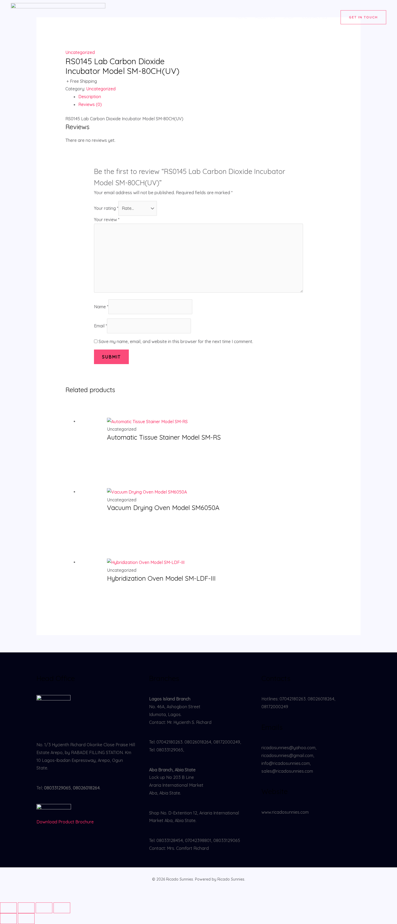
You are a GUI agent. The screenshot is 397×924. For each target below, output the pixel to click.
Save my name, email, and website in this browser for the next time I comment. (176, 341)
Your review (106, 219)
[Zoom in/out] (8, 907)
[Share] (44, 907)
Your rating (106, 208)
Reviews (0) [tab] (90, 104)
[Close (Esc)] (61, 907)
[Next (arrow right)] (26, 918)
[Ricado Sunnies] (58, 16)
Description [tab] (89, 96)
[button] (363, 17)
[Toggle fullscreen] (26, 907)
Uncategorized (80, 52)
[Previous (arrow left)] (8, 918)
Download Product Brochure (65, 821)
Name (101, 306)
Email (100, 325)
